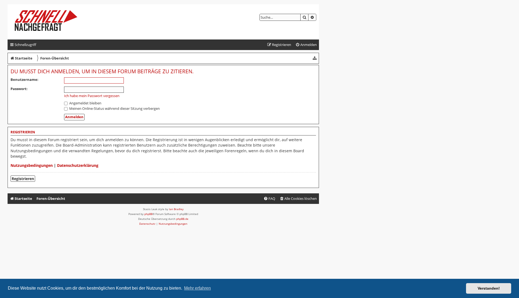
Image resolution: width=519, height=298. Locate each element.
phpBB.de (182, 219)
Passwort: (19, 88)
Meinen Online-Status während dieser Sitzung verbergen (114, 108)
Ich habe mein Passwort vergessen (91, 96)
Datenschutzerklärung (77, 165)
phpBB (148, 214)
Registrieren (23, 178)
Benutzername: (24, 79)
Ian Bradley (176, 209)
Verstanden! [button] (489, 288)
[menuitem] (306, 44)
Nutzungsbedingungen (32, 165)
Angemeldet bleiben (84, 103)
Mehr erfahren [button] (197, 288)
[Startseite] (50, 22)
